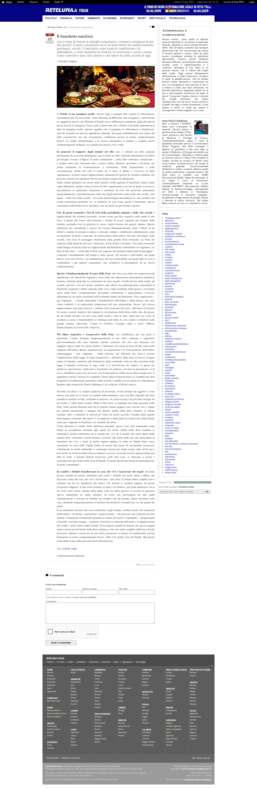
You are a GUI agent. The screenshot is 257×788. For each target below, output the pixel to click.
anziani (168, 239)
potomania (170, 388)
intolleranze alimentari (175, 325)
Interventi (127, 18)
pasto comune (172, 378)
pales (167, 373)
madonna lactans (173, 339)
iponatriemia (171, 331)
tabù (167, 436)
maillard (169, 341)
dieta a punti (171, 276)
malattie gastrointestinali (176, 344)
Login (251, 2)
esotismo (169, 289)
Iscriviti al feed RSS (233, 2)
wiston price (170, 472)
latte (167, 333)
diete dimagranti (172, 281)
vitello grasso (171, 470)
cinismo (168, 260)
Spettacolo (157, 18)
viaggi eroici (171, 467)
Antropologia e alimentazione (174, 32)
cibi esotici (170, 249)
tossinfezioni (171, 454)
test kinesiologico (173, 449)
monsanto (169, 349)
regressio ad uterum (174, 399)
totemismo (170, 457)
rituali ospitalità (172, 412)
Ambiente (93, 18)
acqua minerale (172, 226)
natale (168, 354)
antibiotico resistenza (175, 236)
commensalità (171, 265)
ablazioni (169, 220)
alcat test (169, 231)
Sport (142, 18)
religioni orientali (173, 404)
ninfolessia (170, 357)
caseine (169, 247)
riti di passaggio (172, 407)
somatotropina (172, 430)
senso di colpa (172, 428)
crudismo (169, 273)
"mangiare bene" (173, 218)
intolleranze (170, 323)
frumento (169, 307)
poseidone (170, 386)
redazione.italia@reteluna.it (197, 779)
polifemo (169, 383)
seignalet (169, 425)
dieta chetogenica (173, 278)
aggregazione (171, 228)
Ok (207, 492)
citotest (168, 262)
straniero (169, 433)
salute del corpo (172, 423)
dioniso (168, 286)
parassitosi (170, 375)
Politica (51, 18)
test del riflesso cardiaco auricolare (181, 444)
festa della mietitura (174, 297)
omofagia (169, 367)
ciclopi (168, 255)
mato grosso (171, 346)
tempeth (169, 438)
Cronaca (66, 18)
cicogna (169, 257)
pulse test (169, 396)
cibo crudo (170, 252)
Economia (110, 18)
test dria (169, 446)
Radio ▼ (59, 2)
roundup (169, 417)
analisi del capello (173, 234)
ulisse (168, 462)
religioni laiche (172, 402)
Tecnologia (177, 18)
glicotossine (170, 312)
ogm (167, 365)
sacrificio (169, 420)
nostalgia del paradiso (175, 360)
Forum (46, 2)
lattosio (168, 336)
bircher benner (172, 241)
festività (168, 299)
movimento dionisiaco (175, 352)
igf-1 (167, 320)
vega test (169, 465)
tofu (167, 451)
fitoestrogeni (171, 304)
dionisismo (170, 283)
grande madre (172, 318)
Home (9, 2)
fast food (169, 291)
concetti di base (172, 270)
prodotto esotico (172, 394)
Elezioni (34, 2)
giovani (168, 310)
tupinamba (170, 459)
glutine (168, 315)
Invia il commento (61, 642)
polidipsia (169, 381)
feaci (167, 294)
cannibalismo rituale (174, 244)
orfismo (168, 370)
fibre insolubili (171, 302)
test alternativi (171, 441)
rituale (168, 409)
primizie (169, 391)
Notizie (20, 2)
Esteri (80, 18)
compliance (170, 268)
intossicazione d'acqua (176, 328)
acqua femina (171, 223)
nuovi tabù (170, 362)
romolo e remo (172, 415)
